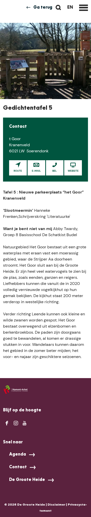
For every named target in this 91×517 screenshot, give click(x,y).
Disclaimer (56, 504)
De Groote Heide (27, 480)
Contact (18, 467)
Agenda (17, 455)
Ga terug (42, 8)
